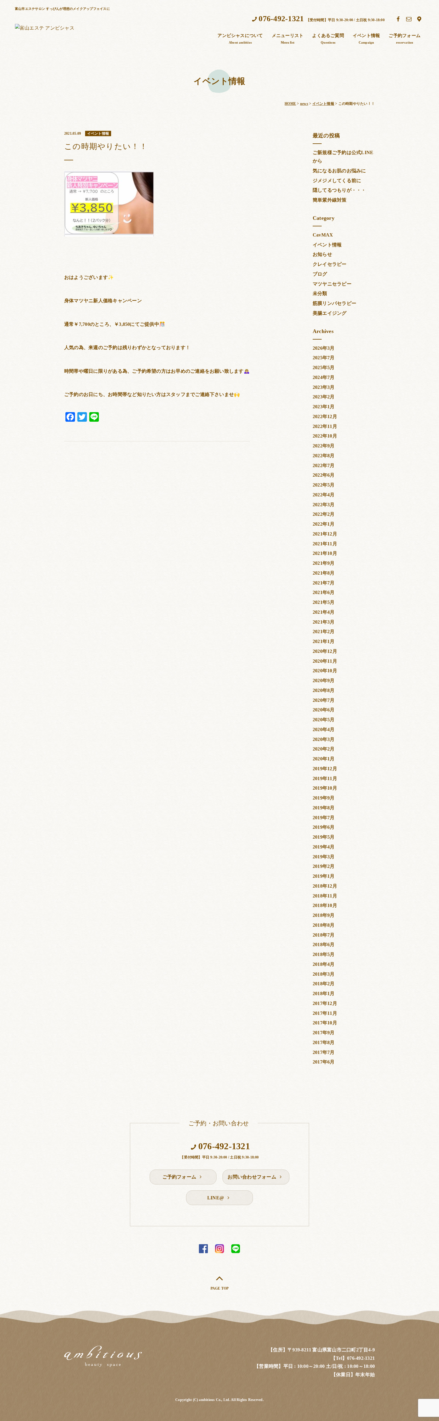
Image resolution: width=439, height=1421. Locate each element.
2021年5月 (324, 602)
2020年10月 (325, 670)
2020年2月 (324, 748)
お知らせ (322, 254)
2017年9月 (324, 1032)
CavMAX (323, 234)
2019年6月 (324, 827)
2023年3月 (324, 387)
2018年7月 (324, 934)
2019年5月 (324, 837)
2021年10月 (325, 553)
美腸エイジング (330, 313)
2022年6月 (324, 475)
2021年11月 (325, 543)
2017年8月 (324, 1042)
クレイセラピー (330, 264)
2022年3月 (324, 504)
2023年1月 (324, 406)
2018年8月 (324, 925)
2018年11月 (325, 895)
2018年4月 (324, 964)
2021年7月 (324, 582)
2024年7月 (324, 377)
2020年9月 (324, 680)
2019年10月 (325, 788)
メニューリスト (288, 38)
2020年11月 (325, 661)
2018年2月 (324, 983)
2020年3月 (324, 739)
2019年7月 (324, 817)
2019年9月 (324, 797)
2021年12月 (325, 533)
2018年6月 (324, 944)
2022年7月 (324, 465)
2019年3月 (324, 856)
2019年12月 (325, 768)
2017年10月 (325, 1022)
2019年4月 (324, 846)
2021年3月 (324, 621)
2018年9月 (324, 915)
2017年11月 (325, 1013)
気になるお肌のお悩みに (339, 170)
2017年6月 (324, 1061)
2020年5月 (324, 719)
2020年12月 (325, 651)
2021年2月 (324, 631)
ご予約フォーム (404, 38)
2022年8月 (324, 455)
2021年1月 (324, 641)
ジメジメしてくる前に (337, 180)
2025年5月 (324, 367)
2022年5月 (324, 484)
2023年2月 (324, 396)
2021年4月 (324, 612)
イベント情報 (366, 38)
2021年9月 (324, 563)
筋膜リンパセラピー (334, 303)
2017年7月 (324, 1052)
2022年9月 (324, 445)
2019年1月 (324, 876)
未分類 (320, 293)
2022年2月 (324, 514)
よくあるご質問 (328, 38)
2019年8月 (324, 807)
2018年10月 (325, 905)
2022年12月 (325, 416)
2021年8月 (324, 573)
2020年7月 (324, 700)
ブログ (320, 274)
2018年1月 (324, 993)
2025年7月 (324, 357)
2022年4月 (324, 494)
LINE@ (216, 1197)
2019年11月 (325, 778)
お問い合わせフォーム (252, 1176)
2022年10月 (325, 435)
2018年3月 (324, 974)
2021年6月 (324, 592)
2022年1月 (324, 524)
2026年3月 (324, 348)
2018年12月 (325, 885)
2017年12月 (325, 1003)
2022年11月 (325, 426)
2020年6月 (324, 709)
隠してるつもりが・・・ (339, 190)
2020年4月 (324, 729)
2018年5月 (324, 954)
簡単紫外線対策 (330, 199)
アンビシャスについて (240, 38)
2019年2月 (324, 866)
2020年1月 (324, 758)
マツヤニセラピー (332, 283)
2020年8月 (324, 690)
